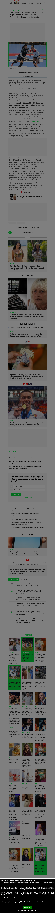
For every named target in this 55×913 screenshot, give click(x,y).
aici (9, 892)
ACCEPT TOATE (27, 907)
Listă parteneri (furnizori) (5, 904)
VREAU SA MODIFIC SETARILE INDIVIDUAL (27, 910)
